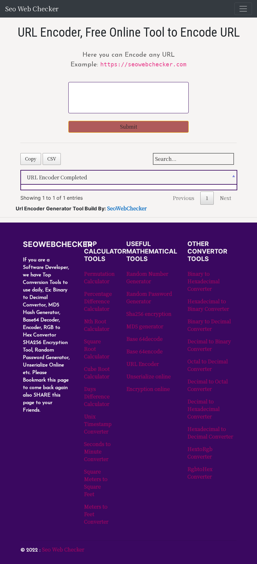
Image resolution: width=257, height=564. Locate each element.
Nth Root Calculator (96, 325)
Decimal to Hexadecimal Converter (203, 409)
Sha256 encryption (148, 313)
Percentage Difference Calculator (98, 301)
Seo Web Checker (32, 8)
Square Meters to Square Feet (96, 483)
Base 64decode (144, 338)
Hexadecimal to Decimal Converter (210, 432)
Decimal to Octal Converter (207, 385)
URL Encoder (142, 363)
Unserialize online (148, 376)
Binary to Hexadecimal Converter (203, 281)
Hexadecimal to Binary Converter (208, 305)
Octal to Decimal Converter (207, 365)
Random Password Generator (149, 297)
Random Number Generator (147, 277)
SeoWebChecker (127, 208)
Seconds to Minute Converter (97, 451)
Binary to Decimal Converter (209, 325)
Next (225, 198)
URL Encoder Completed (57, 177)
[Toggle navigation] (243, 9)
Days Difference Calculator (97, 396)
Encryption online (148, 388)
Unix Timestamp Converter (98, 424)
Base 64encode (144, 351)
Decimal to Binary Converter (209, 345)
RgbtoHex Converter (199, 472)
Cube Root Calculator (97, 372)
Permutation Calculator (99, 277)
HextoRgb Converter (199, 452)
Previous (183, 198)
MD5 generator (144, 326)
